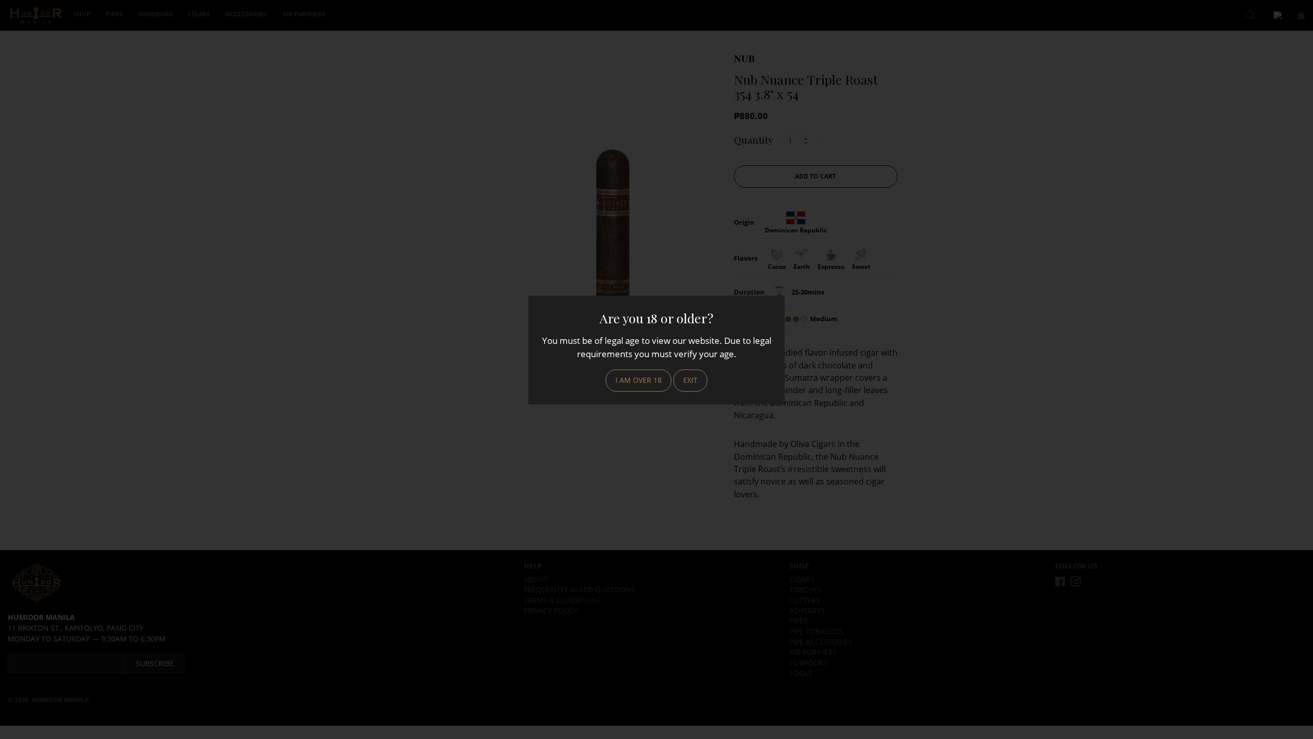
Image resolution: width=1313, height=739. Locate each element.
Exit (690, 380)
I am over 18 (638, 380)
